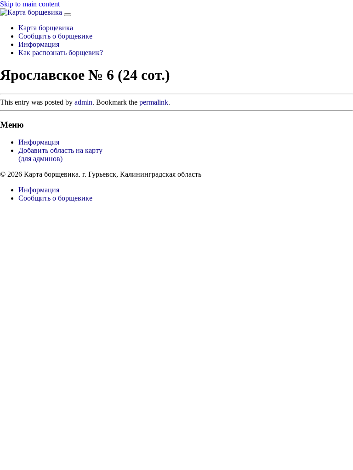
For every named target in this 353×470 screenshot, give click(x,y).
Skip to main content (30, 4)
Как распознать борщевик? (60, 52)
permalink (153, 102)
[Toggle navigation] (67, 14)
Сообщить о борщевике (55, 36)
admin (83, 102)
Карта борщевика (45, 28)
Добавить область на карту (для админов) (60, 154)
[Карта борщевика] (32, 12)
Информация (38, 44)
